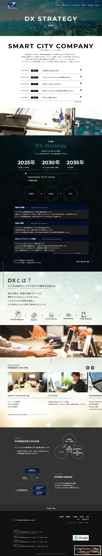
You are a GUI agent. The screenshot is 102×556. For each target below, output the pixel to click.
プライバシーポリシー (72, 522)
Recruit (90, 5)
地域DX (83, 5)
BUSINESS (81, 262)
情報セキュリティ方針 (84, 522)
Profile (58, 5)
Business (65, 5)
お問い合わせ (85, 519)
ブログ (78, 519)
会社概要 (61, 516)
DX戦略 (75, 516)
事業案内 (68, 516)
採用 (87, 516)
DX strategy (75, 5)
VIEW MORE (78, 101)
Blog (97, 5)
